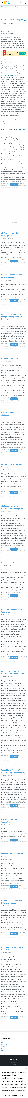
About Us (14, 1062)
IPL (2, 7)
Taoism (2, 1050)
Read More (14, 261)
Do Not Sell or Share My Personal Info (14, 1095)
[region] (14, 1082)
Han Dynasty (3, 1046)
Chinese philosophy (5, 1052)
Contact (14, 1065)
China (2, 1042)
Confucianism (4, 71)
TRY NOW (22, 53)
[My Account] (25, 2)
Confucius (3, 1048)
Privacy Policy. (17, 1092)
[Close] (26, 1068)
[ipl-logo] (7, 3)
